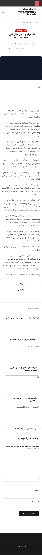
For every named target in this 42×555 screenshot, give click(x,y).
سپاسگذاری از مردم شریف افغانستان (23, 339)
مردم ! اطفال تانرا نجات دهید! (25, 429)
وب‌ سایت (35, 501)
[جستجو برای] (39, 13)
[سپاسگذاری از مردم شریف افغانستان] (22, 326)
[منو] (3, 13)
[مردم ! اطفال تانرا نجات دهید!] (22, 415)
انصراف (12, 219)
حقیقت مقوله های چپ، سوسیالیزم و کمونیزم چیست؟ (23, 369)
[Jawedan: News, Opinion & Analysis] (26, 11)
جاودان (27, 44)
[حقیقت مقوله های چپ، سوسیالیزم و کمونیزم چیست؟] (22, 354)
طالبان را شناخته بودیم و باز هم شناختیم (25, 399)
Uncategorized (28, 22)
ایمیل (37, 490)
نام (38, 479)
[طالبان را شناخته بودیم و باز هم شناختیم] (22, 385)
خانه (36, 22)
